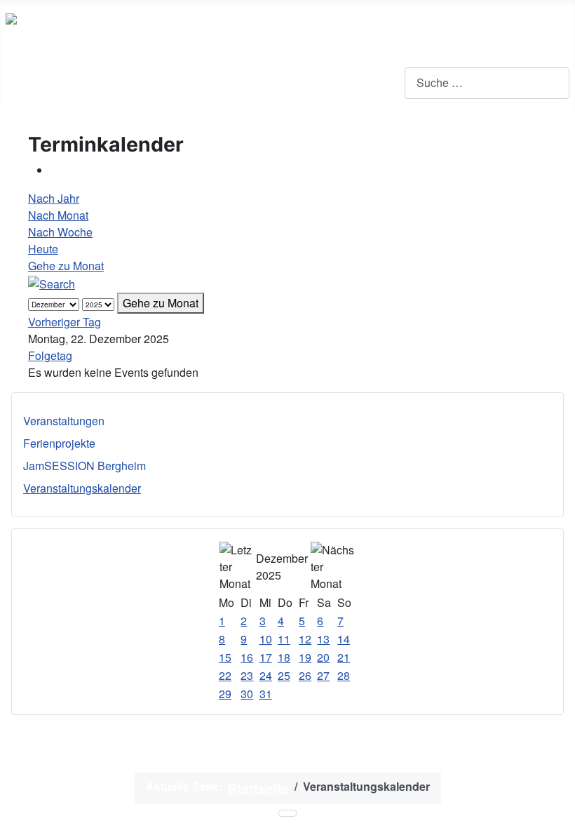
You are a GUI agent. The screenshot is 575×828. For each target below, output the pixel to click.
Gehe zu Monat (66, 266)
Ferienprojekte (59, 443)
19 (305, 657)
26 (305, 675)
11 (284, 639)
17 (265, 657)
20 (323, 657)
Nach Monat (58, 215)
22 (225, 675)
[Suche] (51, 282)
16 (247, 657)
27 (323, 675)
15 (225, 657)
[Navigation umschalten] (15, 82)
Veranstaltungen (63, 421)
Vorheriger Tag (64, 322)
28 (343, 675)
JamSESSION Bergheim (84, 466)
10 (265, 639)
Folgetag (50, 355)
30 (247, 694)
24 (265, 675)
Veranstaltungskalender (82, 488)
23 (247, 675)
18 (284, 657)
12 (305, 639)
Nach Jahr (53, 198)
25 (284, 675)
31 (265, 694)
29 (225, 694)
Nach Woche (60, 232)
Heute (43, 249)
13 (323, 639)
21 (343, 657)
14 (343, 639)
